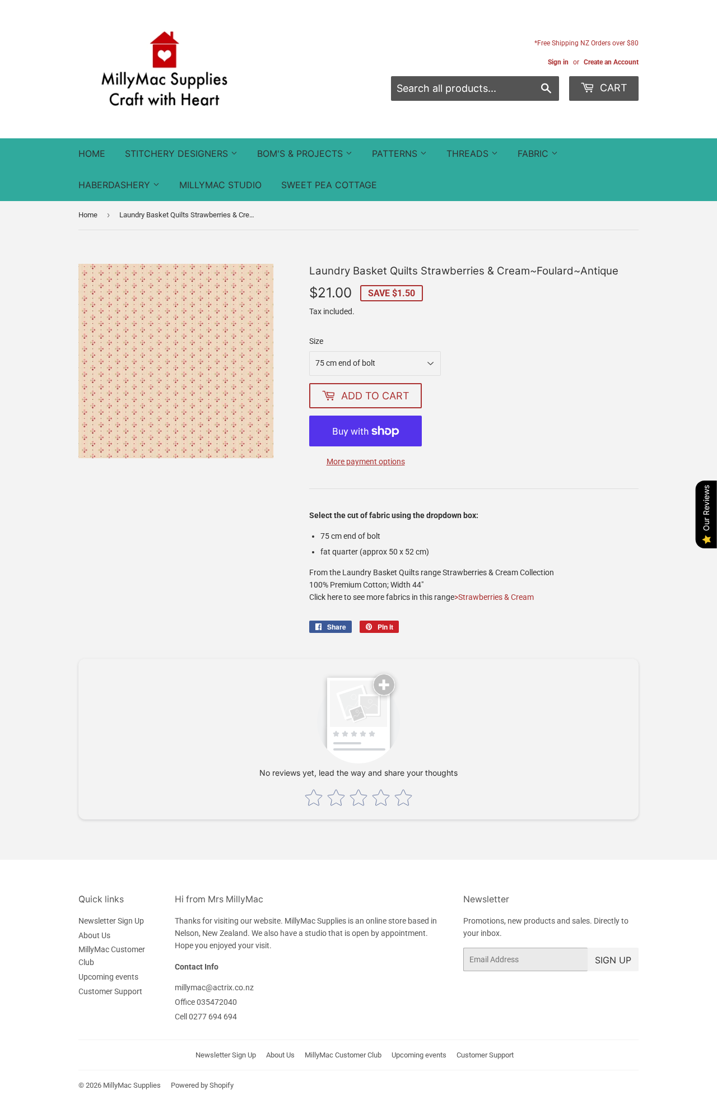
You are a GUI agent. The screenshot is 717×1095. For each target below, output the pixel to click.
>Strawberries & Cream (494, 597)
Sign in (558, 62)
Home (91, 153)
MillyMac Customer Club (343, 1055)
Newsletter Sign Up (111, 920)
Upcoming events (108, 976)
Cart (612, 88)
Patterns (396, 153)
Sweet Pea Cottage (329, 184)
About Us (94, 935)
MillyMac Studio (220, 184)
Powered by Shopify (202, 1085)
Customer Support (110, 991)
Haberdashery (115, 184)
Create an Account (611, 62)
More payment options (366, 461)
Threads (468, 153)
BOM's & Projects (301, 153)
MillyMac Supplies (132, 1085)
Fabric (534, 153)
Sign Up (613, 960)
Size (316, 341)
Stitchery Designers (178, 153)
